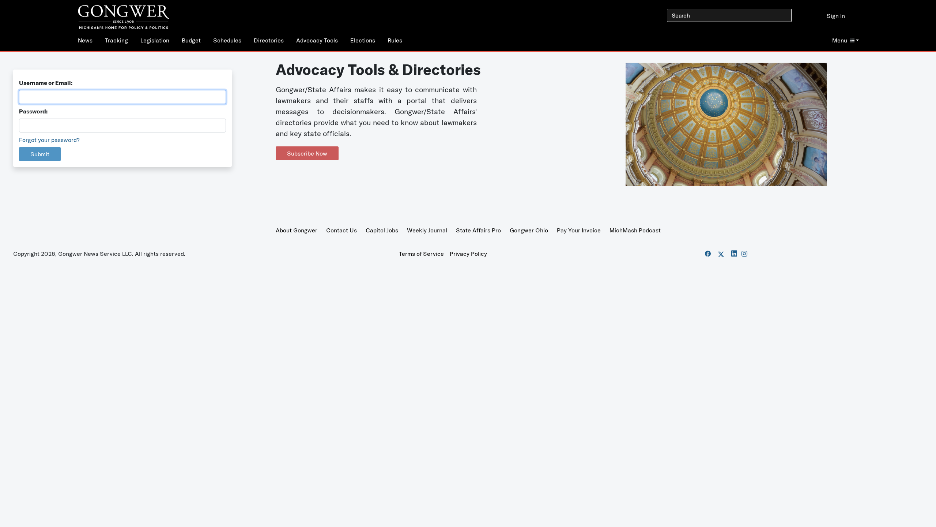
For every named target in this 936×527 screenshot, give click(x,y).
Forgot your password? (49, 139)
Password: (33, 111)
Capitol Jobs (382, 230)
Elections (362, 40)
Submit (39, 154)
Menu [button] (839, 40)
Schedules (227, 40)
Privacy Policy (468, 253)
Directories (269, 40)
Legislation (154, 40)
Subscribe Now (307, 153)
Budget (191, 40)
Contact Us (341, 230)
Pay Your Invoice (579, 230)
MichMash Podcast (635, 230)
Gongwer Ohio (529, 230)
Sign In (836, 15)
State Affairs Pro (478, 230)
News (85, 40)
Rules (395, 40)
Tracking (116, 40)
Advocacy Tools (317, 40)
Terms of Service (421, 253)
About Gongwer (296, 230)
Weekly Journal (427, 230)
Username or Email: (45, 82)
